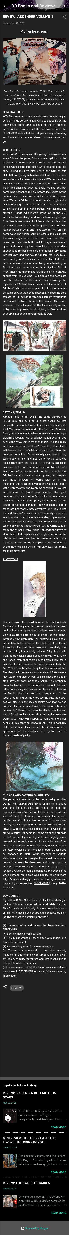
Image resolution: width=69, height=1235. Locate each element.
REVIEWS (17, 988)
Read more (58, 1127)
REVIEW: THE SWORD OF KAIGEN (26, 1183)
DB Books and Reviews (33, 5)
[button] (64, 17)
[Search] (64, 7)
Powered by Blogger (37, 1228)
